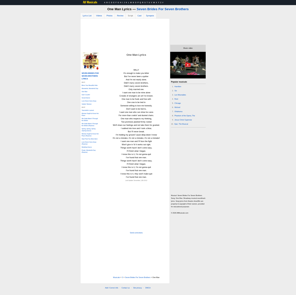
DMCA (148, 288)
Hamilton (177, 86)
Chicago (177, 103)
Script (130, 16)
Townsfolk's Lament (88, 110)
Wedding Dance (87, 147)
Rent (176, 99)
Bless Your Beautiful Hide (90, 85)
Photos (109, 16)
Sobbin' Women (87, 104)
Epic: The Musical (181, 124)
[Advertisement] (125, 36)
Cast (139, 16)
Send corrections (136, 233)
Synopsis (150, 16)
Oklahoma (178, 111)
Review (120, 16)
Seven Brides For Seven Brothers (163, 9)
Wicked (177, 107)
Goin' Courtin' (86, 95)
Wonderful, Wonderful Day (90, 88)
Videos (99, 16)
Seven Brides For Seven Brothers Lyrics (90, 76)
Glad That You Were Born (90, 139)
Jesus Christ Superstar (183, 120)
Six (175, 91)
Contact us (126, 288)
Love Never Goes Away (89, 101)
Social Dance (86, 98)
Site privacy (137, 288)
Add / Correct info (111, 288)
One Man (84, 91)
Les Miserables (180, 95)
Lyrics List (87, 16)
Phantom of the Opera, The (184, 116)
